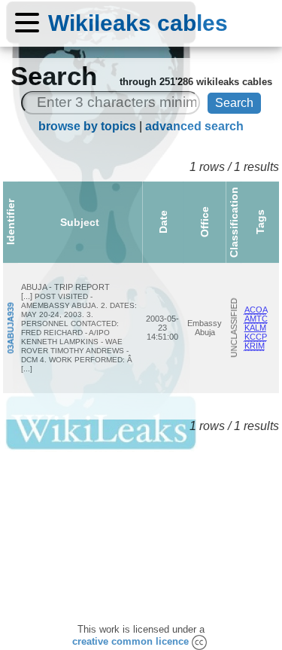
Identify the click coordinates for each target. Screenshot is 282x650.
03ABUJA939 (10, 327)
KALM (255, 327)
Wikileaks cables (138, 22)
